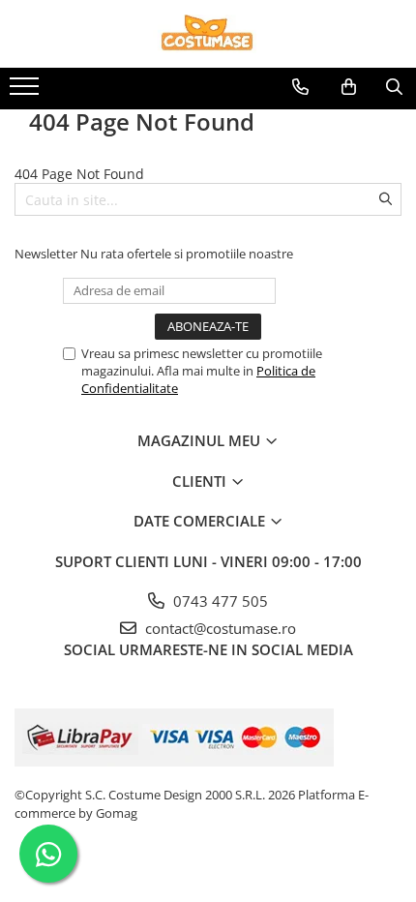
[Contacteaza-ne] (300, 87)
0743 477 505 (218, 601)
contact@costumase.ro (218, 628)
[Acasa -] (208, 34)
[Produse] (27, 91)
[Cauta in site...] (394, 87)
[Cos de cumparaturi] (349, 87)
